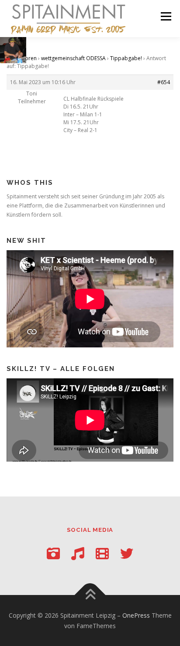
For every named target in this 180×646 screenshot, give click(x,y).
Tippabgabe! (126, 58)
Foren (29, 58)
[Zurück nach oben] (90, 594)
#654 (163, 82)
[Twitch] (102, 553)
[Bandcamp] (77, 553)
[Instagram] (53, 553)
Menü (165, 16)
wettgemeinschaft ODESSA (73, 58)
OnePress (136, 615)
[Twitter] (126, 553)
